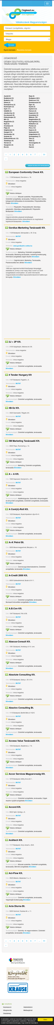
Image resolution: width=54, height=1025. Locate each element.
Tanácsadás (36, 260)
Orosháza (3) (8, 126)
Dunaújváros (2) (9, 104)
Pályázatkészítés (37, 196)
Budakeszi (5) (9, 98)
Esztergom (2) (9, 106)
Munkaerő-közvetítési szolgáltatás (17, 602)
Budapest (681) (34, 98)
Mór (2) (6, 119)
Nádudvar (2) (33, 123)
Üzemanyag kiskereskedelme (28, 567)
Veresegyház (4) (34, 143)
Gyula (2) (32, 106)
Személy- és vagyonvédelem (28, 930)
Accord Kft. (15, 807)
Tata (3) (31, 138)
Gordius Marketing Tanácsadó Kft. (27, 227)
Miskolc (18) (33, 117)
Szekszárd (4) (34, 132)
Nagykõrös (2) (9, 121)
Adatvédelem (28, 1007)
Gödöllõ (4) (8, 111)
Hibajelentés (7, 1010)
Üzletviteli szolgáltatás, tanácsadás (18, 199)
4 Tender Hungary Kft (20, 374)
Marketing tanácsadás (22, 254)
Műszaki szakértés (24, 196)
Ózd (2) (31, 147)
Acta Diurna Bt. (17, 906)
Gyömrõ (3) (33, 109)
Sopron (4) (32, 130)
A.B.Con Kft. (15, 608)
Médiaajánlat (27, 1010)
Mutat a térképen (16, 193)
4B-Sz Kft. (14, 408)
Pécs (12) (32, 128)
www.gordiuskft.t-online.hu (22, 246)
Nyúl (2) (6, 123)
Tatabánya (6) (9, 140)
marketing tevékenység (38, 254)
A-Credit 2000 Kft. (18, 575)
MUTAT (18, 236)
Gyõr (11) (7, 109)
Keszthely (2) (33, 115)
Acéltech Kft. (16, 840)
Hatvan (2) (32, 111)
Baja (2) (31, 96)
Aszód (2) (7, 96)
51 (44, 154)
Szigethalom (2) (34, 134)
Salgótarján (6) (9, 130)
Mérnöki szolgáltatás (21, 867)
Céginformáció (19, 260)
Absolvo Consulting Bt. (21, 707)
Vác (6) (31, 145)
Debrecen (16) (34, 100)
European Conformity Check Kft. (26, 172)
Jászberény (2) (9, 113)
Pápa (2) (7, 128)
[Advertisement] (27, 309)
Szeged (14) (8, 132)
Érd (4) (6, 147)
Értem (45, 1019)
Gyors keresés (9, 50)
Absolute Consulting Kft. (22, 674)
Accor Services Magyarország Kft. (27, 773)
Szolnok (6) (8, 136)
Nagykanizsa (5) (34, 119)
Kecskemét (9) (9, 115)
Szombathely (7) (34, 136)
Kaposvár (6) (33, 113)
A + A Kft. (14, 474)
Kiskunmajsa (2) (10, 117)
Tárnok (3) (7, 143)
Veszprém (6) (8, 145)
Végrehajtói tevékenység (14, 900)
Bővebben (11, 184)
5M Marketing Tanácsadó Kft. (24, 440)
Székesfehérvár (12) (11, 138)
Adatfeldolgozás (23, 498)
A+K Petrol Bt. (16, 542)
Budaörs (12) (8, 100)
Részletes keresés (24, 50)
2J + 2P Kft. (15, 341)
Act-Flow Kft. (16, 873)
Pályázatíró (17, 207)
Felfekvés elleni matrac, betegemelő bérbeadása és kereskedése (26, 200)
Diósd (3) (7, 102)
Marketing (21, 252)
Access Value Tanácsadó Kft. (24, 740)
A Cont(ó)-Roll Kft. (19, 509)
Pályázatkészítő (27, 207)
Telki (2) (31, 140)
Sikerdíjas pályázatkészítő (23, 209)
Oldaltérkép (7, 1013)
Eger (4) (32, 104)
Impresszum (7, 1007)
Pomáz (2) (32, 126)
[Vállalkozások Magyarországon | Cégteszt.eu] (19, 13)
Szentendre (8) (9, 134)
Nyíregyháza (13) (35, 121)
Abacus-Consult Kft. (20, 641)
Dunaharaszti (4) (35, 102)
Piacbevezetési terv (12, 262)
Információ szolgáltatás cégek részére (19, 256)
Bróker (22, 262)
